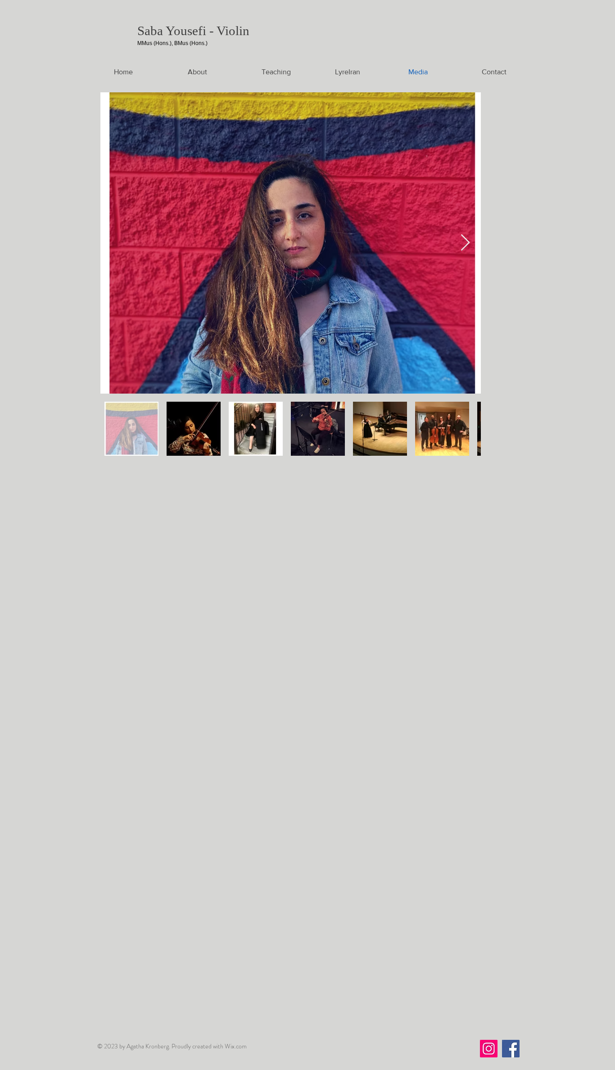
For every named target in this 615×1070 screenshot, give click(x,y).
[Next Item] (465, 243)
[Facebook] (511, 1048)
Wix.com (236, 1046)
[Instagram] (488, 1048)
